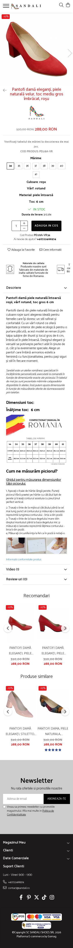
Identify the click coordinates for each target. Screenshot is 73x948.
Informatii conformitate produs (23, 560)
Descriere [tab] (13, 288)
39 (53, 166)
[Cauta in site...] (61, 5)
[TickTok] (44, 898)
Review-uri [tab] (16, 579)
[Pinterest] (28, 898)
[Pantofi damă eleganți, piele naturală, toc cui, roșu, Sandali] (20, 623)
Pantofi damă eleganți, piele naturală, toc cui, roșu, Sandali (20, 650)
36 (27, 166)
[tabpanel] (36, 49)
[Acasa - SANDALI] (26, 6)
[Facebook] (21, 898)
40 (61, 166)
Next (70, 53)
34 (10, 166)
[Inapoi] (3, 90)
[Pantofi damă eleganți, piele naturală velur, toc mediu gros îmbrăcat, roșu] (36, 49)
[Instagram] (52, 898)
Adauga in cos (46, 225)
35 (19, 166)
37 (36, 166)
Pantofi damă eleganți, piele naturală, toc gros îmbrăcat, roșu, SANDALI (53, 650)
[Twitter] (36, 898)
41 (36, 174)
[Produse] (6, 7)
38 (44, 166)
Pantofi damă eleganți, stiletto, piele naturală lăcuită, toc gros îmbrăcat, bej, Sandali (20, 731)
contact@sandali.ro (19, 888)
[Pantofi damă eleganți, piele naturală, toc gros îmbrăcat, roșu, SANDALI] (53, 623)
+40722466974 (16, 882)
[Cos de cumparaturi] (68, 5)
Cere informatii (51, 250)
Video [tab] (12, 569)
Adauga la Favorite (23, 250)
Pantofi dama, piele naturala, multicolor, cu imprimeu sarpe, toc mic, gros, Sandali (53, 731)
